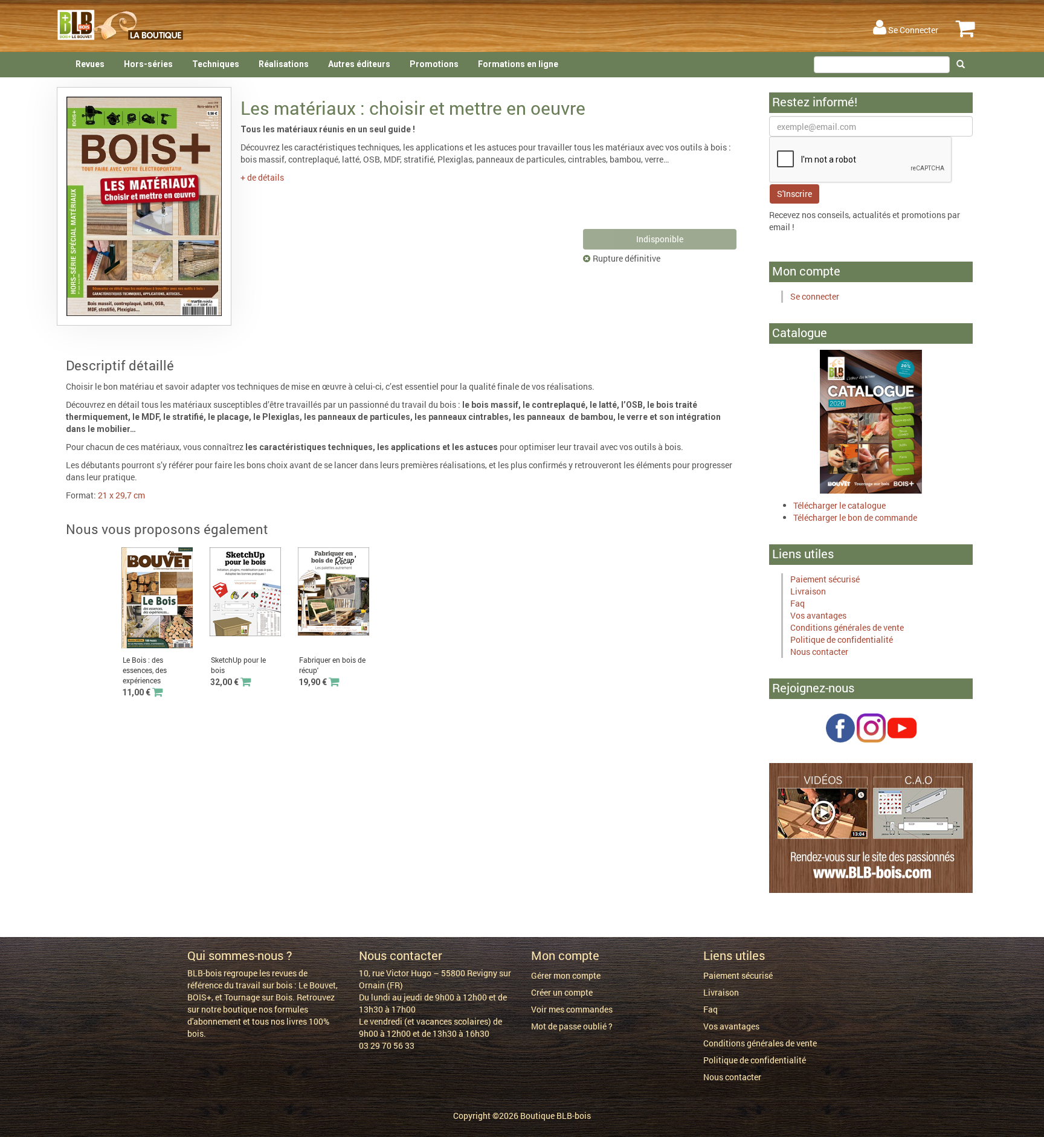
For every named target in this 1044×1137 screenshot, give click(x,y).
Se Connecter (912, 30)
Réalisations (284, 64)
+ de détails (262, 177)
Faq (797, 603)
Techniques (215, 64)
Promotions (434, 64)
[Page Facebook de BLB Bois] (840, 727)
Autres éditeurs (359, 64)
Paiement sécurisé (825, 579)
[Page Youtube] (902, 727)
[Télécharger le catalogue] (871, 421)
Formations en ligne (518, 64)
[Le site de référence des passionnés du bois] (871, 827)
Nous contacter (819, 651)
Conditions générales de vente (847, 627)
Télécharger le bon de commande (855, 517)
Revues (90, 64)
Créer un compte (562, 992)
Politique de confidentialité (841, 639)
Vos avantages (818, 615)
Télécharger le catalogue (839, 505)
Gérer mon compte (566, 975)
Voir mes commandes (572, 1009)
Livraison (808, 591)
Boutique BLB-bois (555, 1115)
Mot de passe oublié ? (572, 1026)
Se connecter (814, 296)
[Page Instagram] (871, 727)
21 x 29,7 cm (121, 495)
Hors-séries (148, 64)
